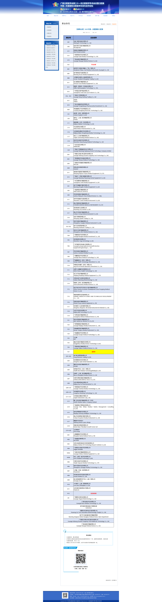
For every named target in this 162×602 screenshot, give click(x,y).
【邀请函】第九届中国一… (51, 47)
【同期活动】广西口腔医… (51, 58)
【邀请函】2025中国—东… (51, 60)
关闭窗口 (114, 580)
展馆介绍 (49, 33)
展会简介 (49, 27)
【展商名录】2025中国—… (51, 56)
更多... (47, 67)
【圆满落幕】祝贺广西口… (51, 52)
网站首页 (103, 24)
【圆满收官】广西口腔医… (51, 45)
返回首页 (108, 580)
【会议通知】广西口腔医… (51, 54)
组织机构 (49, 30)
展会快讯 (49, 36)
